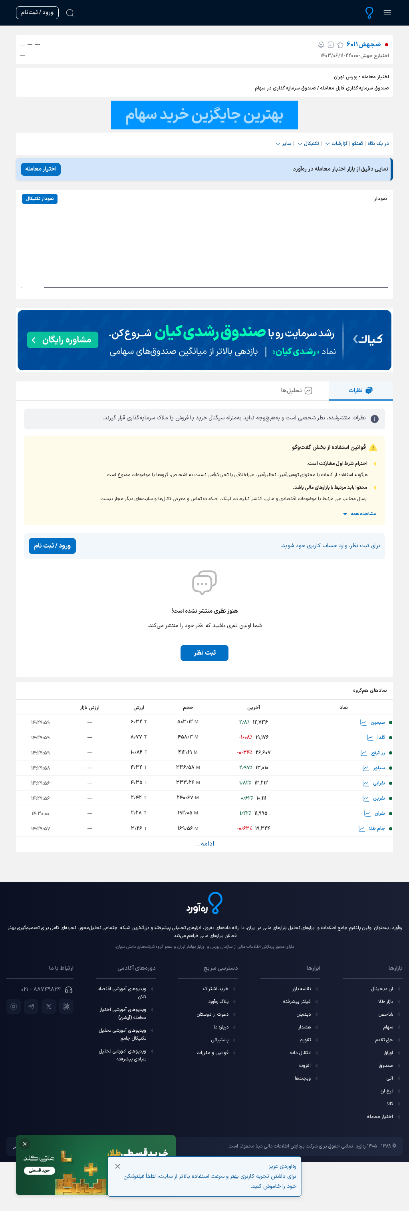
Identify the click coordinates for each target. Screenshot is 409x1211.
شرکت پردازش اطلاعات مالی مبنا (287, 1146)
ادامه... (204, 844)
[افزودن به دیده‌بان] (340, 45)
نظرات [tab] (356, 391)
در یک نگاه (378, 143)
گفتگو (357, 143)
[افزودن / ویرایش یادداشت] (331, 45)
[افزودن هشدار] (321, 45)
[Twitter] (49, 1006)
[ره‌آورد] (369, 13)
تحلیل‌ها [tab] (291, 391)
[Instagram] (13, 1006)
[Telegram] (31, 1006)
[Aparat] (66, 1006)
